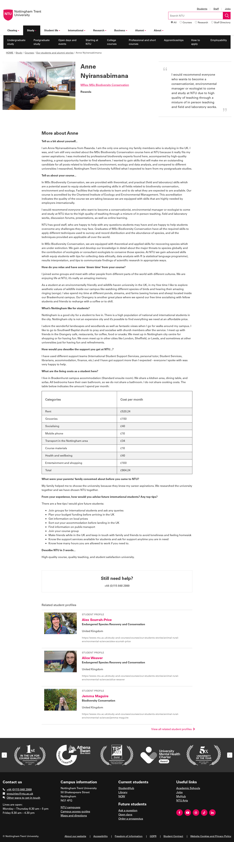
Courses (187, 22)
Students (202, 8)
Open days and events (67, 42)
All (175, 22)
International (75, 30)
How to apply (195, 42)
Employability (219, 40)
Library (122, 792)
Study (30, 30)
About (157, 30)
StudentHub (126, 788)
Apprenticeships (174, 40)
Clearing (12, 30)
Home (9, 52)
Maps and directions (74, 815)
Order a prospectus (130, 818)
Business (119, 30)
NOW (121, 796)
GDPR (153, 836)
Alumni (139, 30)
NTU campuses (70, 807)
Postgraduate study (42, 42)
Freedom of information (129, 836)
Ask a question (127, 810)
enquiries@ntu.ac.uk (20, 793)
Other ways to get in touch (23, 797)
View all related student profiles (172, 729)
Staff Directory (222, 22)
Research (203, 22)
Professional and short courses (142, 42)
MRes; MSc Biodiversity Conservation (105, 85)
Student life (51, 30)
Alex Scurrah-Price (97, 619)
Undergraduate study (16, 42)
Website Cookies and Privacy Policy (210, 836)
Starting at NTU (92, 42)
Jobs (228, 8)
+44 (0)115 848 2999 (19, 789)
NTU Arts (182, 800)
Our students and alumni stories (54, 52)
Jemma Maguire (95, 696)
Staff (216, 8)
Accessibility (100, 836)
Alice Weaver (92, 657)
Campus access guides (75, 811)
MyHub (181, 796)
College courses (112, 42)
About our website (75, 836)
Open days (125, 814)
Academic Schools (188, 788)
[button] (4, 755)
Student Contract (173, 836)
